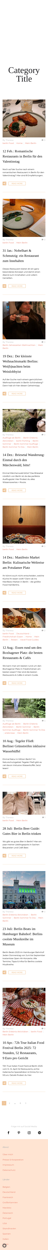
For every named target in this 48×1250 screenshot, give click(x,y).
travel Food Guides (29, 640)
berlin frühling (23, 441)
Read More (17, 183)
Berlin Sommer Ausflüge (26, 444)
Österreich (8, 1213)
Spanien (7, 1234)
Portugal (7, 1218)
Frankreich (8, 1197)
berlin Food (8, 143)
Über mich (8, 1154)
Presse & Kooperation (13, 1160)
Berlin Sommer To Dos (13, 447)
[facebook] (8, 1132)
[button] (4, 183)
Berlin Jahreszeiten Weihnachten (19, 345)
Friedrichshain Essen (13, 637)
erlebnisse (10, 733)
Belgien (6, 1187)
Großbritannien (10, 1202)
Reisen (14, 640)
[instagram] (29, 1132)
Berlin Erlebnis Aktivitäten (15, 915)
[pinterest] (18, 1132)
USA (5, 1223)
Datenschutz (9, 1170)
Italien (6, 1239)
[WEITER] (26, 1103)
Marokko (7, 1208)
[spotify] (39, 1132)
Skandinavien (9, 1228)
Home (19, 143)
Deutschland (22, 633)
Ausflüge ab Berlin (12, 438)
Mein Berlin (30, 143)
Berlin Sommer (23, 727)
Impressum (8, 1165)
